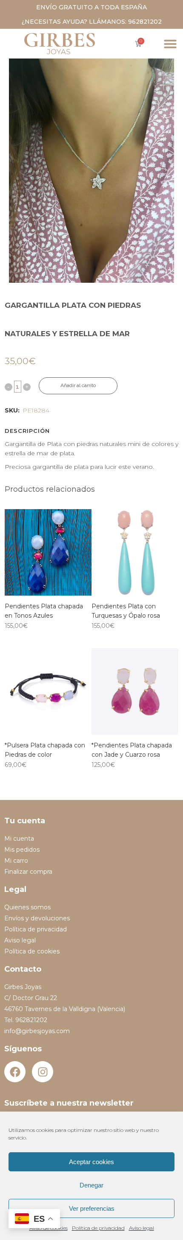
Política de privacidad (98, 1228)
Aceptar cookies (91, 1161)
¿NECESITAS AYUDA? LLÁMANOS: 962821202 (92, 21)
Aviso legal (141, 1228)
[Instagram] (42, 1071)
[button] (170, 43)
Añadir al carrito (78, 385)
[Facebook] (15, 1071)
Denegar (91, 1185)
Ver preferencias (91, 1208)
